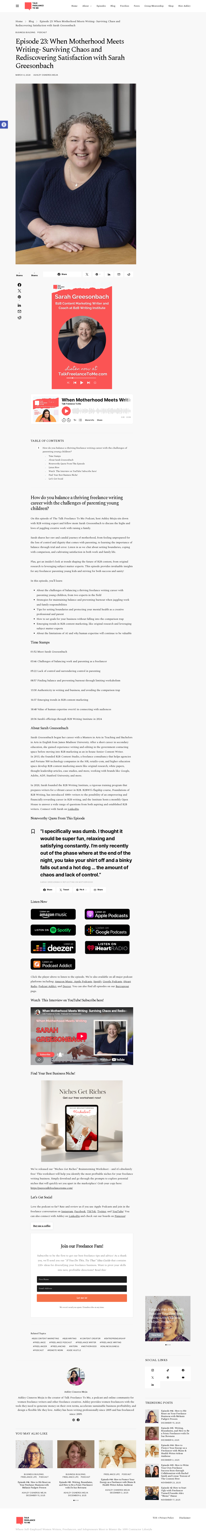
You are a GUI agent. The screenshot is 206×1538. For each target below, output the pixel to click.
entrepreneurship (116, 1338)
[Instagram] (152, 1370)
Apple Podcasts (83, 981)
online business (110, 1346)
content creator (91, 1338)
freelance (40, 1342)
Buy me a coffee (42, 1226)
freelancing (59, 1346)
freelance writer (86, 1342)
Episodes (101, 6)
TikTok (91, 1211)
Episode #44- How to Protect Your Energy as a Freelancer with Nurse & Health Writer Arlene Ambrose (117, 1482)
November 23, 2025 (171, 1482)
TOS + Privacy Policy (163, 1518)
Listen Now (54, 467)
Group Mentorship (154, 6)
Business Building (25, 32)
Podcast (42, 32)
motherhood (90, 1346)
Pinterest (120, 1216)
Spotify (97, 981)
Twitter (101, 1211)
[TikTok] (167, 1370)
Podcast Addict (47, 986)
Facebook (80, 1211)
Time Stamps (55, 456)
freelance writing (111, 1342)
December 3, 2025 (119, 1493)
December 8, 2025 (77, 1495)
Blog (113, 6)
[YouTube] (183, 1377)
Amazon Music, (64, 981)
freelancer (40, 1346)
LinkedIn (73, 809)
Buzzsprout (122, 986)
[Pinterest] (167, 1377)
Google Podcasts (112, 981)
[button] (4, 125)
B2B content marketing (46, 1338)
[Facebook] (183, 1370)
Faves (137, 6)
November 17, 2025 (170, 1500)
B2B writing (70, 1338)
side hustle (74, 1350)
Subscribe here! (92, 1000)
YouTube (117, 1211)
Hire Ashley (184, 6)
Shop (171, 6)
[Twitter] (152, 1377)
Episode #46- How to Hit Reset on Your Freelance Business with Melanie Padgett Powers (34, 1484)
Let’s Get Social (56, 478)
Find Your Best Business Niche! (63, 475)
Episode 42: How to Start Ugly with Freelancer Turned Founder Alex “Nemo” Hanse (173, 1492)
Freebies (124, 6)
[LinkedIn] (152, 1384)
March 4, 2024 (23, 75)
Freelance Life (29, 1477)
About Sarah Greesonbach (61, 460)
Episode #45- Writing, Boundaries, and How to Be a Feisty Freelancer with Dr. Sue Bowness (76, 1484)
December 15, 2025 (35, 1495)
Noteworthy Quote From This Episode (67, 463)
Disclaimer (184, 1518)
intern (74, 1346)
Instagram (67, 1211)
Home (74, 6)
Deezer (67, 986)
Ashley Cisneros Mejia (45, 75)
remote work (56, 1350)
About (85, 6)
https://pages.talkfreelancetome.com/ (52, 1188)
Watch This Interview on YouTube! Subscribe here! (73, 471)
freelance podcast (61, 1342)
